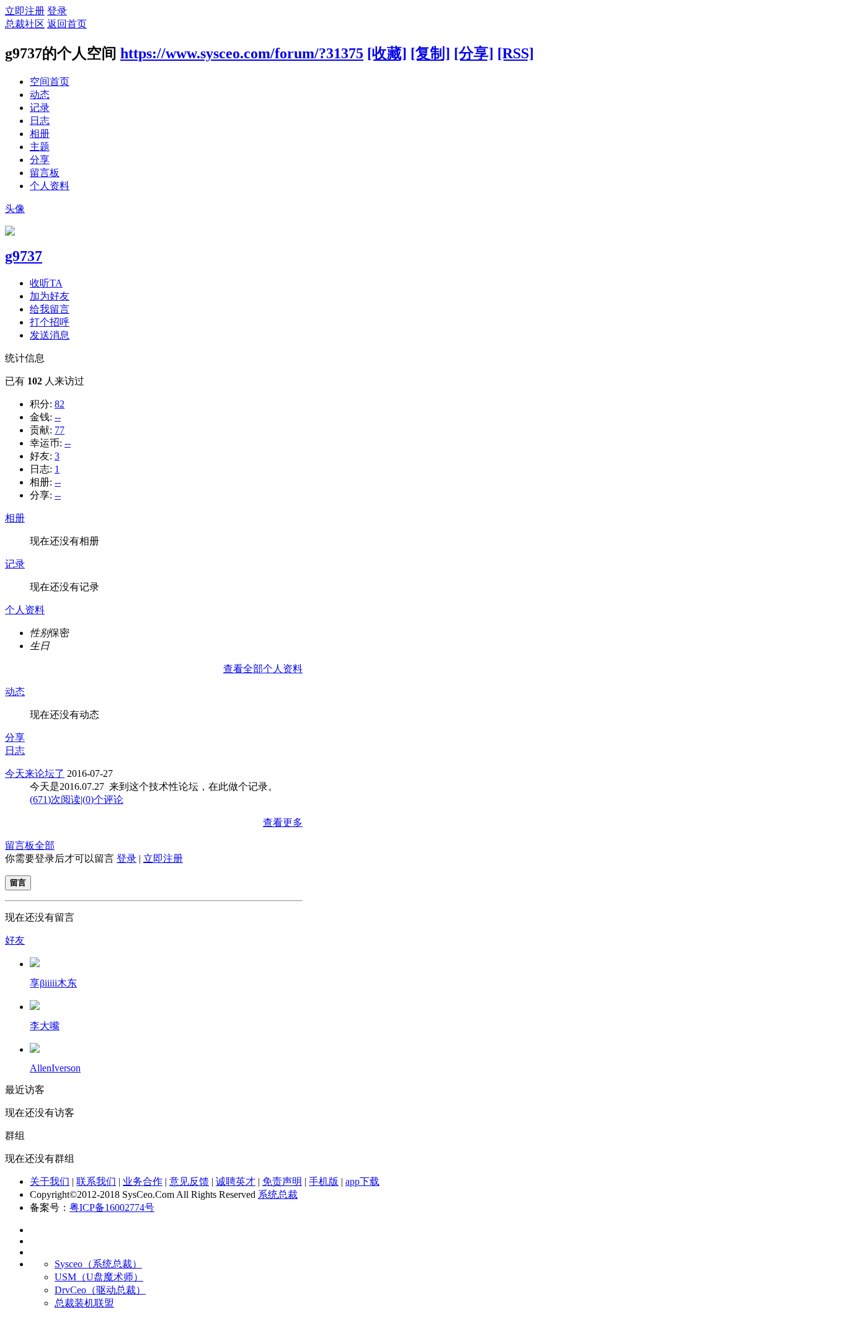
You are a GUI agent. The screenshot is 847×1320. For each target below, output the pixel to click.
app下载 (362, 1181)
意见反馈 (189, 1181)
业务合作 (142, 1181)
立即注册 (25, 11)
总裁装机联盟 (84, 1303)
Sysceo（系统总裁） (98, 1264)
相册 (40, 133)
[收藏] (387, 53)
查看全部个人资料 (263, 668)
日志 (40, 120)
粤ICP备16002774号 (111, 1207)
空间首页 (49, 81)
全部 (45, 845)
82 (59, 404)
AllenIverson (55, 1068)
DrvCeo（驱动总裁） (100, 1290)
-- (58, 417)
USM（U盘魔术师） (99, 1277)
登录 (57, 11)
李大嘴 (45, 1026)
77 (59, 430)
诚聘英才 (235, 1181)
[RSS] (515, 53)
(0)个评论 (102, 799)
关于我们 (49, 1181)
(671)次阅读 (55, 799)
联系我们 (96, 1181)
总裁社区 (25, 24)
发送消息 (49, 335)
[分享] (474, 53)
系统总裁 (278, 1194)
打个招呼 (49, 322)
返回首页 (67, 24)
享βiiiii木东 (53, 983)
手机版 (324, 1181)
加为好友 (49, 296)
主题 (40, 146)
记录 (40, 107)
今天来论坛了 (34, 773)
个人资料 (49, 185)
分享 (40, 159)
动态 (40, 94)
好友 (15, 940)
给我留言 (49, 309)
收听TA (46, 283)
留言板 (45, 172)
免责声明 (282, 1181)
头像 (15, 208)
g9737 (23, 256)
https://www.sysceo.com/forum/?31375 (241, 53)
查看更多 (283, 822)
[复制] (430, 53)
